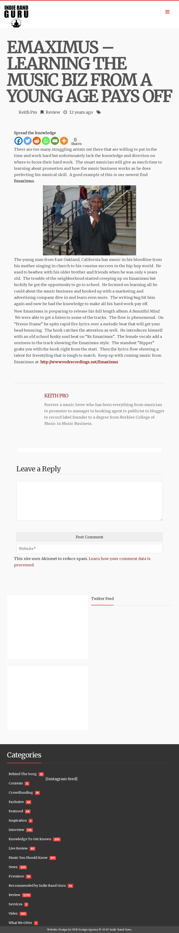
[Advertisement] (36, 626)
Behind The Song (23, 774)
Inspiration (18, 820)
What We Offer (20, 923)
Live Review (18, 848)
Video (13, 913)
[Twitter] (28, 141)
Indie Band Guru (120, 929)
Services (15, 904)
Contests (16, 783)
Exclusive (16, 802)
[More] (64, 141)
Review (53, 112)
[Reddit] (37, 141)
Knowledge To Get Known (30, 839)
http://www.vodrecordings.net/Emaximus (79, 362)
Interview (16, 830)
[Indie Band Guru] (89, 15)
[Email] (55, 141)
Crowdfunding (21, 792)
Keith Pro (28, 112)
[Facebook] (18, 141)
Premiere (16, 876)
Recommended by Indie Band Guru (37, 885)
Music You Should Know (28, 858)
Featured (16, 811)
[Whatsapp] (46, 141)
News (13, 867)
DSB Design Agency (85, 929)
